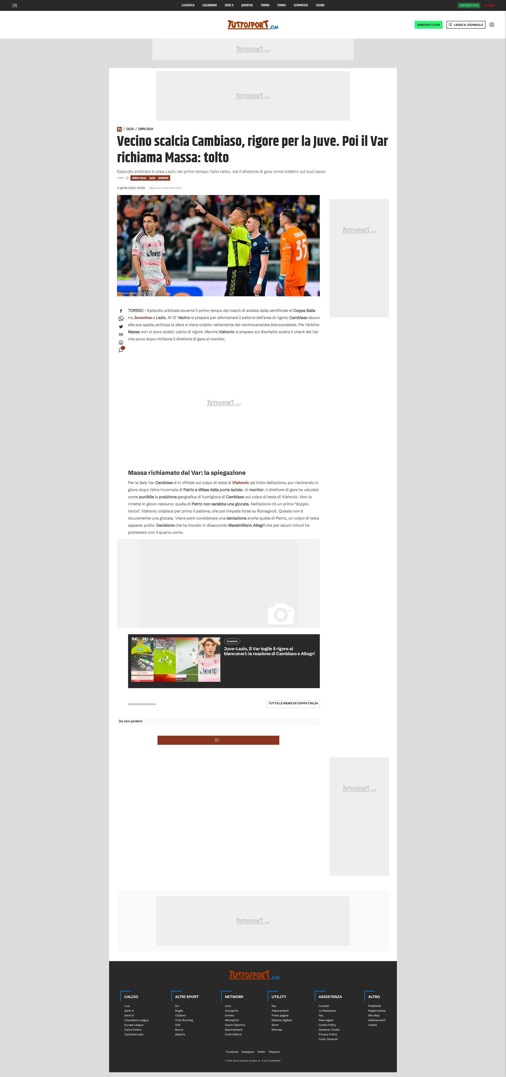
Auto (228, 1006)
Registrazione (377, 1010)
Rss (274, 1006)
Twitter (261, 1051)
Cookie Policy (327, 1025)
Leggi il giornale (468, 24)
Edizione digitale (282, 1020)
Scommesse (301, 5)
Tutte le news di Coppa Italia (293, 703)
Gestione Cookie (329, 1029)
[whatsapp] (121, 319)
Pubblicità (374, 1006)
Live (490, 5)
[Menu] (14, 5)
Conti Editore (233, 1034)
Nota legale (326, 1020)
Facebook (232, 1051)
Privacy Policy (328, 1034)
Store (275, 1025)
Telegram (274, 1051)
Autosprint (231, 1010)
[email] (121, 335)
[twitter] (121, 327)
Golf (177, 1025)
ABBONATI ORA (428, 24)
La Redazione (327, 1010)
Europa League (133, 1025)
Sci (177, 1006)
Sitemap (277, 1029)
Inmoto (229, 1015)
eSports (180, 1034)
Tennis (281, 5)
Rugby (179, 1010)
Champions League (136, 1020)
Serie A (229, 5)
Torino (265, 5)
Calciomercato (133, 1034)
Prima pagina (280, 1015)
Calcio (130, 129)
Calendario (209, 5)
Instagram (248, 1051)
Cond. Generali (328, 1039)
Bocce (179, 1029)
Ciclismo (180, 1015)
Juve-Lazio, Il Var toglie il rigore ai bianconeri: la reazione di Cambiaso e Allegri (269, 651)
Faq (321, 1015)
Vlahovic (240, 482)
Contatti (324, 1006)
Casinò (320, 5)
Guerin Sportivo (235, 1025)
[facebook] (121, 311)
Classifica (188, 5)
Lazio (152, 178)
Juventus (247, 5)
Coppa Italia (145, 129)
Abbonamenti (280, 1010)
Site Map (374, 1015)
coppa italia (139, 178)
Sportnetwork (234, 1029)
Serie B (129, 1015)
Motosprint (232, 1020)
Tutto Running (184, 1020)
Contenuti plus (469, 5)
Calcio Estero (133, 1029)
